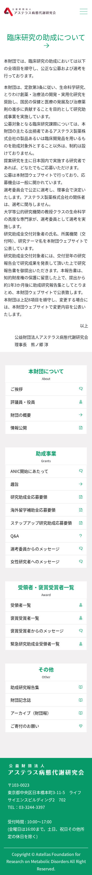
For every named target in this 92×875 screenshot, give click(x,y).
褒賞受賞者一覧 (24, 618)
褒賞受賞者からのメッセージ (37, 631)
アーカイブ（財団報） (30, 713)
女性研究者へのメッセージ (35, 561)
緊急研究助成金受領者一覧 (35, 644)
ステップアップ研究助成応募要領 (41, 523)
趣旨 (14, 484)
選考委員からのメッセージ (35, 549)
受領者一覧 (20, 605)
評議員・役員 (22, 402)
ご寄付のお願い (24, 726)
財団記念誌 (20, 700)
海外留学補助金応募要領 (32, 510)
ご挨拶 (16, 389)
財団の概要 (20, 415)
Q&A (14, 536)
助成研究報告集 (24, 687)
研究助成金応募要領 (28, 497)
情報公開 (18, 428)
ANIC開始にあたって (29, 471)
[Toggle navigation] (83, 11)
